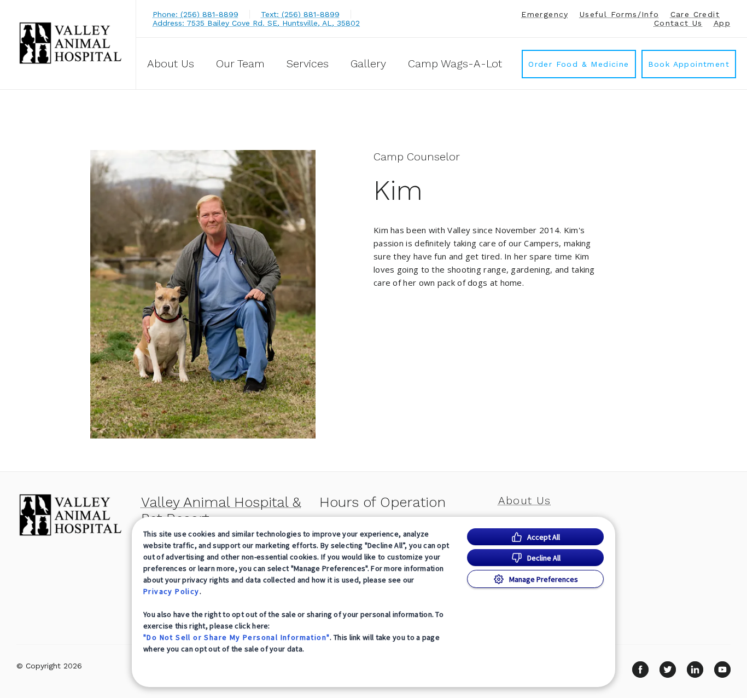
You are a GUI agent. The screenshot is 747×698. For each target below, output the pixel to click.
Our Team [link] (240, 63)
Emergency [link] (545, 14)
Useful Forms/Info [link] (620, 14)
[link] (70, 43)
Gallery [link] (368, 63)
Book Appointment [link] (689, 64)
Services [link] (308, 63)
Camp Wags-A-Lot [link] (455, 63)
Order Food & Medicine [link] (578, 64)
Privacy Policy (171, 591)
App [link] (722, 23)
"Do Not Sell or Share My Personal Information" (236, 637)
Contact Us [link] (678, 23)
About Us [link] (170, 63)
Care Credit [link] (695, 14)
